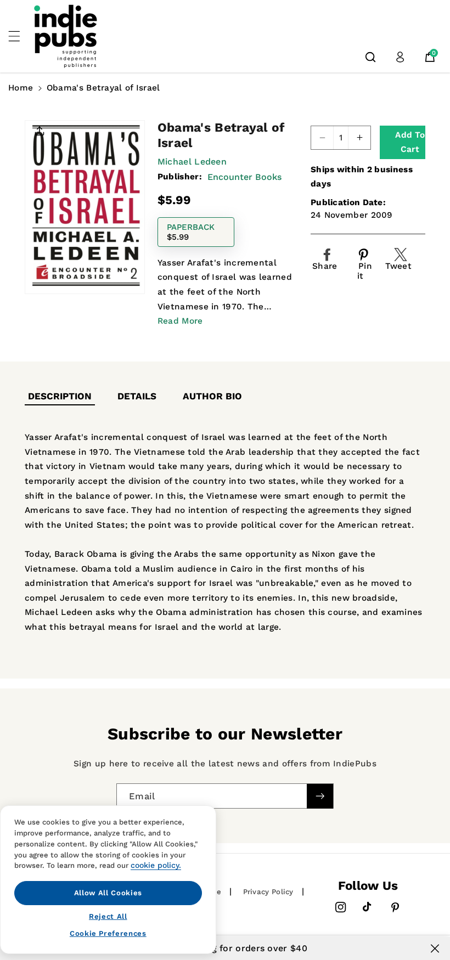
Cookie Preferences (108, 933)
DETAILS (136, 396)
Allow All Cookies (108, 893)
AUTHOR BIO (212, 396)
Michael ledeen (192, 161)
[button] (20, 36)
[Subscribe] (320, 795)
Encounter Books (244, 177)
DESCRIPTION (60, 396)
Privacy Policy (268, 892)
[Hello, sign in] (400, 57)
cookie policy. (156, 865)
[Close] (435, 948)
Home (20, 88)
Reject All (108, 916)
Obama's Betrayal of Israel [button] (103, 88)
